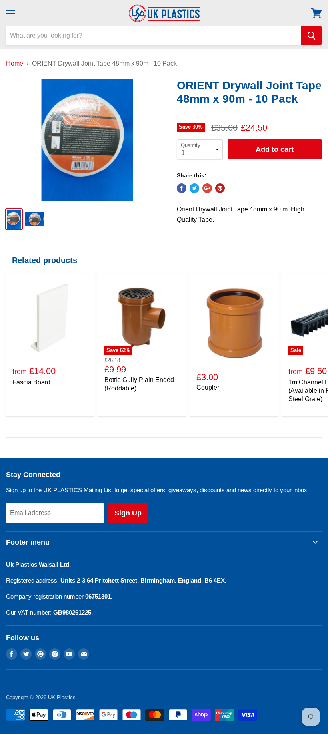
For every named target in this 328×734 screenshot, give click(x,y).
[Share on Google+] (207, 188)
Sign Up (128, 513)
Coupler (207, 387)
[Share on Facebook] (181, 188)
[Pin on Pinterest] (220, 188)
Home (14, 63)
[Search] (311, 35)
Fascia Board (31, 382)
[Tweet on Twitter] (194, 188)
